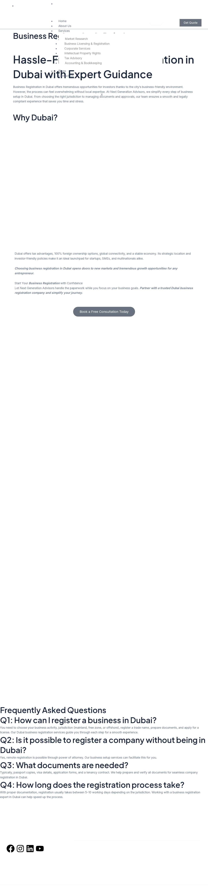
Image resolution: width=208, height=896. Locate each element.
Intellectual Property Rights (82, 53)
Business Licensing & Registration (87, 43)
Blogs (62, 71)
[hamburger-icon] (156, 22)
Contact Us (66, 76)
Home (62, 21)
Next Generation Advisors (95, 888)
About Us (64, 26)
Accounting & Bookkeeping (83, 63)
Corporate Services (77, 48)
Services (64, 30)
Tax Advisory (73, 58)
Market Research (76, 38)
